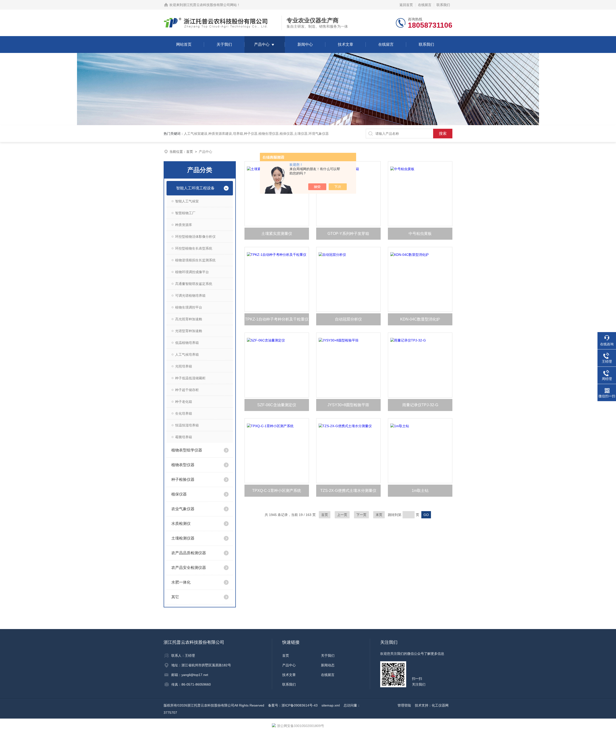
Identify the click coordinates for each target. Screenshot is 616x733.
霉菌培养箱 (183, 437)
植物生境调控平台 (188, 307)
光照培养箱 (183, 366)
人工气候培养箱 (187, 354)
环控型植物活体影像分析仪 (195, 236)
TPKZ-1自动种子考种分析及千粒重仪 (276, 319)
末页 (379, 515)
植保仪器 (179, 494)
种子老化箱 (183, 402)
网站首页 (184, 44)
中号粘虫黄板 (420, 233)
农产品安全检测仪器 (188, 568)
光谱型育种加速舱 (188, 331)
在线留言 (424, 5)
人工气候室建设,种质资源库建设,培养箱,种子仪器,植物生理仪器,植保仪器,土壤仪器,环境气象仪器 (256, 133)
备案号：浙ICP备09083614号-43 (293, 705)
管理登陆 (404, 705)
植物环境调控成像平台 (192, 272)
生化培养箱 (183, 413)
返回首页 (406, 5)
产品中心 (262, 44)
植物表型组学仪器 (186, 450)
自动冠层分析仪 (348, 319)
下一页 (361, 515)
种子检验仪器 (182, 479)
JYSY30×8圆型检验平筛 (348, 405)
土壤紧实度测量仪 (276, 233)
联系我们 (443, 5)
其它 (175, 597)
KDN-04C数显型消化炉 (420, 319)
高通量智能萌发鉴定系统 (193, 284)
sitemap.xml (330, 705)
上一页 (342, 515)
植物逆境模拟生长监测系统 (195, 260)
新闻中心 (305, 44)
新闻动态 (327, 665)
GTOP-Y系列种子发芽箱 (348, 233)
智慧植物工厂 (185, 213)
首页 (189, 152)
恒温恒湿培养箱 (187, 425)
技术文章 (345, 44)
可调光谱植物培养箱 (190, 295)
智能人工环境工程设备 (195, 188)
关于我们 (224, 44)
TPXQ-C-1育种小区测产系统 (276, 491)
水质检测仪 (181, 523)
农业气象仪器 (182, 509)
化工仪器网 (440, 705)
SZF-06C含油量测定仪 (276, 405)
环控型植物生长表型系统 (193, 248)
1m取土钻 (420, 491)
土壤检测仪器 (182, 538)
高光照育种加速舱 (188, 319)
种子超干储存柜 (187, 390)
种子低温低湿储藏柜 (190, 378)
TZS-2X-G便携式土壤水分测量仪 (348, 491)
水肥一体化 (181, 582)
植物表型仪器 (182, 465)
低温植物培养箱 (187, 343)
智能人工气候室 (187, 201)
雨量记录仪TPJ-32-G (420, 405)
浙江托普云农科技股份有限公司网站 (210, 5)
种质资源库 (183, 225)
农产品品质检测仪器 (188, 553)
